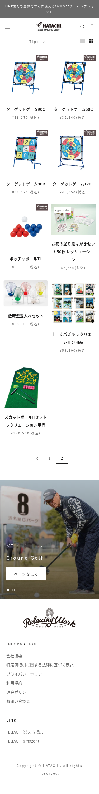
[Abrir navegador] (7, 26)
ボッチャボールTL (26, 258)
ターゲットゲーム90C (25, 109)
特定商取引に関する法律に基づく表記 (40, 664)
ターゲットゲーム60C (73, 109)
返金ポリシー (18, 692)
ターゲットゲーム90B (25, 183)
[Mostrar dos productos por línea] (91, 40)
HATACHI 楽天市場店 (24, 732)
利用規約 (14, 683)
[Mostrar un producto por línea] (82, 40)
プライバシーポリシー (26, 674)
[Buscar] (82, 26)
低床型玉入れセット (26, 315)
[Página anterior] (37, 458)
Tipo (35, 41)
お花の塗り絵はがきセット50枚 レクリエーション (73, 251)
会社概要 (14, 655)
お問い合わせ (18, 701)
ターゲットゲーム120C (73, 183)
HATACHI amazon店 (24, 741)
